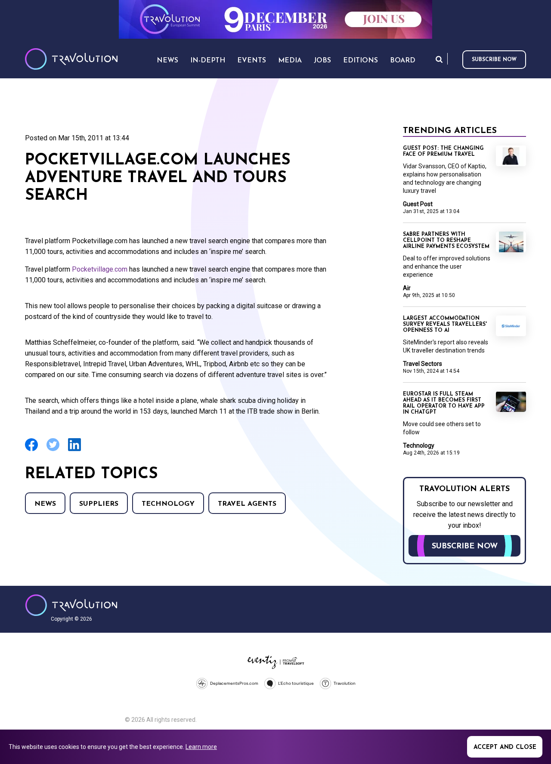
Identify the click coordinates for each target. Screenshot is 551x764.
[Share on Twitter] (52, 450)
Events (251, 60)
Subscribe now (494, 59)
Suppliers (98, 504)
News (45, 504)
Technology (168, 504)
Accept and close (505, 747)
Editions (360, 60)
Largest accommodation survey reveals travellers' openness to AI (445, 324)
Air (407, 288)
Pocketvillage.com (100, 269)
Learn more (201, 746)
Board (402, 60)
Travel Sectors (422, 363)
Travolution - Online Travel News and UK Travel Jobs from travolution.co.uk (71, 605)
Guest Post (418, 204)
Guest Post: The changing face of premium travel (443, 151)
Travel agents (247, 504)
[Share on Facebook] (31, 450)
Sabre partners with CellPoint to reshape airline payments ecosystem (446, 240)
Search (439, 59)
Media (290, 60)
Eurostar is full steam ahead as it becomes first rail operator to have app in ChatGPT (444, 403)
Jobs (322, 60)
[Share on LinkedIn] (74, 450)
